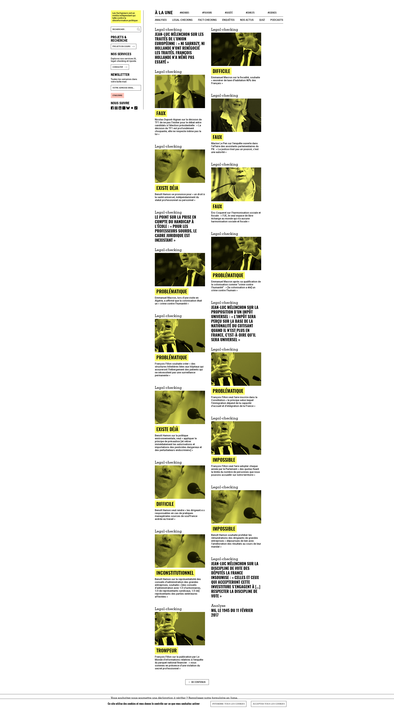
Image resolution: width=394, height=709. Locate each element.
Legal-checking (182, 19)
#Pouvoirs (207, 12)
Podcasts (276, 19)
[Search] (139, 29)
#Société (229, 12)
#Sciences (272, 12)
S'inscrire (117, 95)
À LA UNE (164, 12)
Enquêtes (228, 19)
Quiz (262, 19)
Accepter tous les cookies (269, 704)
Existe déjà (167, 429)
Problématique (228, 275)
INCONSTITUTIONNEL (175, 572)
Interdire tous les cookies (228, 704)
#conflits (250, 12)
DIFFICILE (221, 71)
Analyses (161, 19)
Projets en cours (121, 46)
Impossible (224, 459)
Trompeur (166, 650)
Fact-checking (207, 19)
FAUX (161, 113)
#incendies (184, 12)
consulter (118, 67)
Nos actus (247, 19)
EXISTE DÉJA (167, 187)
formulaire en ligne (224, 698)
